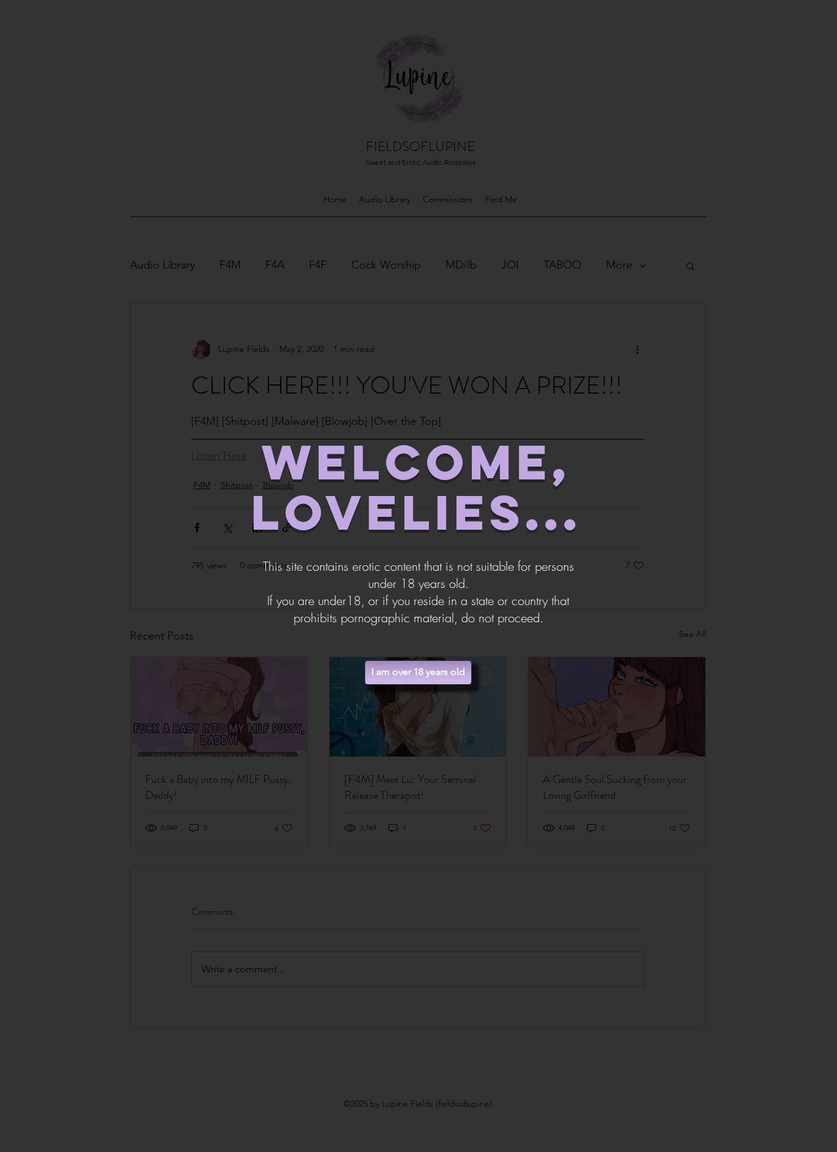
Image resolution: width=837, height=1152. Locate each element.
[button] (418, 672)
